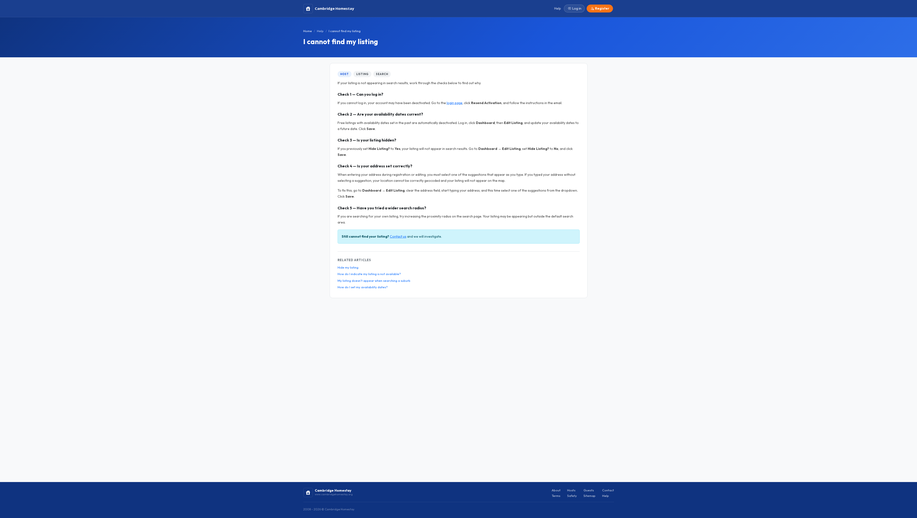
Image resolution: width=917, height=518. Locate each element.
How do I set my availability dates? (363, 287)
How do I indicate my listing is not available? (369, 274)
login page (454, 103)
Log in (576, 8)
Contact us (398, 236)
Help (320, 31)
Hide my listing (348, 267)
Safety (572, 496)
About (556, 490)
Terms (556, 496)
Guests (589, 490)
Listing (362, 74)
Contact (608, 490)
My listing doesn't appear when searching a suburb (374, 281)
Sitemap (590, 496)
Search (382, 74)
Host (344, 74)
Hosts (571, 490)
